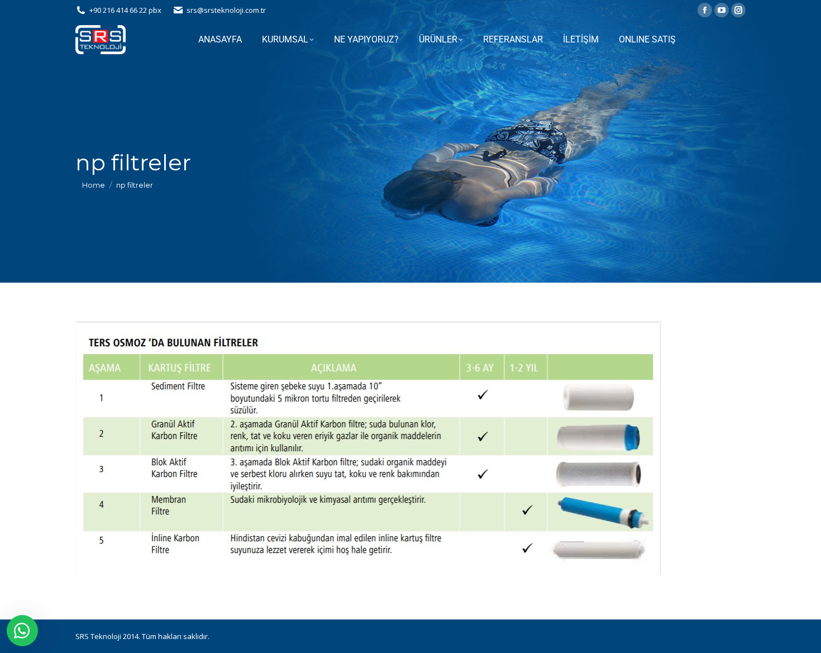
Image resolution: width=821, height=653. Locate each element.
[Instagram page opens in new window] (738, 10)
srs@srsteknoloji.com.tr (226, 10)
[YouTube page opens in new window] (721, 10)
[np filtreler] (410, 448)
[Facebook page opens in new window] (705, 10)
